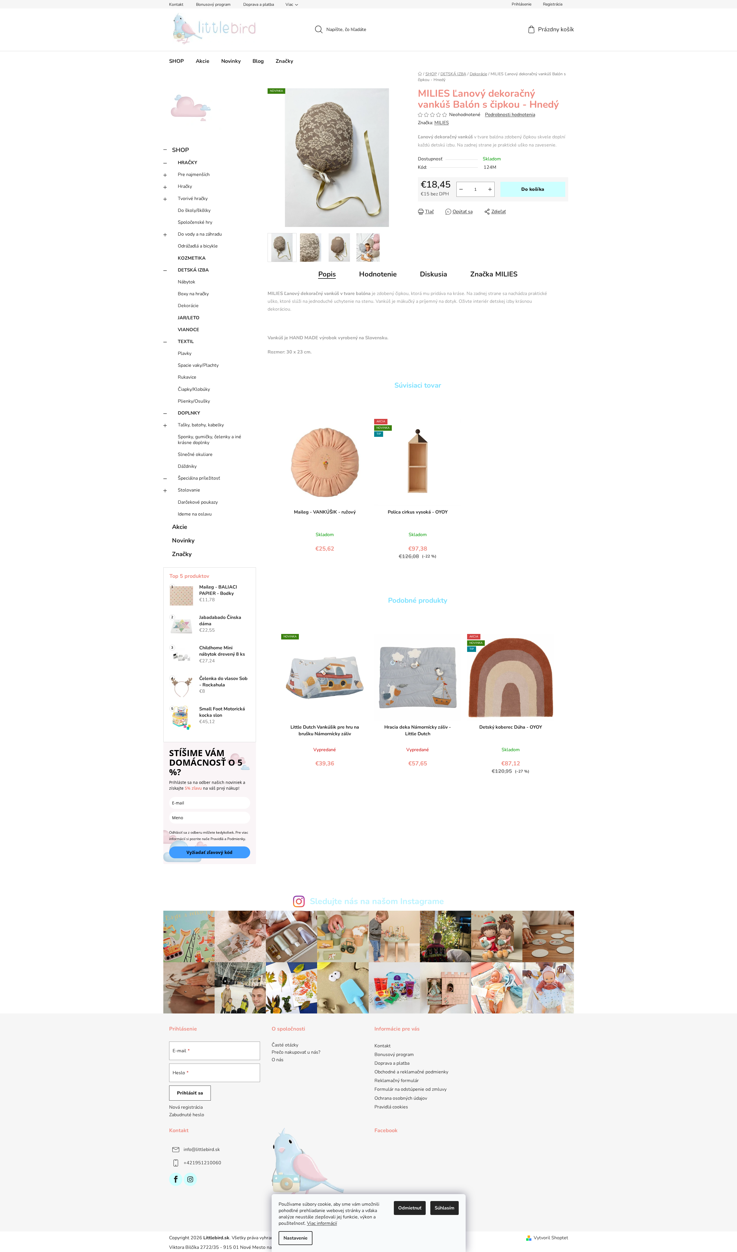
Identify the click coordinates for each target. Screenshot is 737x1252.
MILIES (441, 123)
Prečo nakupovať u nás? (296, 1052)
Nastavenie (296, 1238)
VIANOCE (188, 330)
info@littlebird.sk (202, 1149)
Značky (182, 554)
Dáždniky (187, 466)
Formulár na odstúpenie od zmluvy (410, 1089)
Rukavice (187, 377)
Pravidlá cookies (391, 1107)
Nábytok (186, 282)
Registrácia (552, 4)
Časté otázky (285, 1045)
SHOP (180, 150)
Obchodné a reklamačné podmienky (411, 1072)
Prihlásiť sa (190, 1093)
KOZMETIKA (192, 258)
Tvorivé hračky (193, 198)
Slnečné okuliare (195, 454)
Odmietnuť (409, 1208)
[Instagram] (190, 1179)
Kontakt (176, 4)
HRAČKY (187, 163)
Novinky (183, 540)
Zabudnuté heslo (186, 1115)
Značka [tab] (493, 274)
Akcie (179, 527)
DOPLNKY (189, 413)
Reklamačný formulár (396, 1080)
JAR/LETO (189, 318)
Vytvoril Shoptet (551, 1238)
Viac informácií (322, 1223)
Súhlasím (444, 1208)
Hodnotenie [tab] (378, 274)
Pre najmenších (194, 174)
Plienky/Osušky (194, 401)
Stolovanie (189, 490)
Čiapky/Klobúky (194, 389)
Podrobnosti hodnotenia (510, 114)
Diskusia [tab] (433, 274)
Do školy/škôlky (194, 210)
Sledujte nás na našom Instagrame (377, 901)
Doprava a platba (258, 4)
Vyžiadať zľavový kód (209, 852)
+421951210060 (202, 1163)
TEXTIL (186, 341)
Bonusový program (213, 4)
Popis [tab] (327, 274)
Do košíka (532, 189)
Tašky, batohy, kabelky (201, 425)
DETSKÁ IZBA (193, 270)
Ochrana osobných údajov (400, 1098)
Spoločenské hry (195, 222)
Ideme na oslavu (195, 514)
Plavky (184, 353)
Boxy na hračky (193, 294)
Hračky (185, 186)
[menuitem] (176, 61)
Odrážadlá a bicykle (198, 246)
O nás (278, 1060)
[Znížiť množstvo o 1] (461, 189)
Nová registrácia (186, 1107)
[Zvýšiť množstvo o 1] (490, 189)
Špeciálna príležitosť (199, 478)
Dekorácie (188, 306)
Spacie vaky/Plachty (198, 365)
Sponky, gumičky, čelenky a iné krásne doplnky (209, 440)
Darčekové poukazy (198, 502)
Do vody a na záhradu (200, 234)
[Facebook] (175, 1179)
